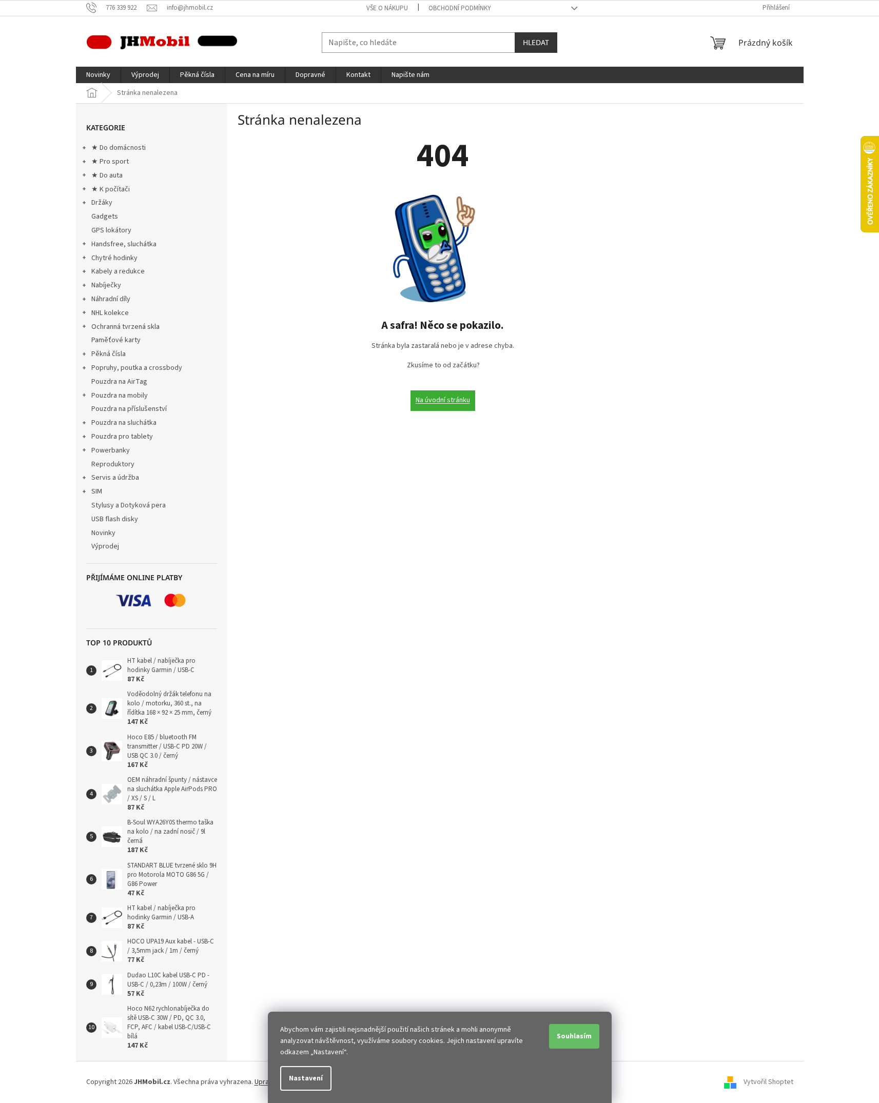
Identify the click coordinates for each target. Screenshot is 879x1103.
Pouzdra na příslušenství (129, 409)
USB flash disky (114, 519)
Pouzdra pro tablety (122, 436)
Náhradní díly (110, 299)
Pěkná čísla (108, 354)
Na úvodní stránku (443, 400)
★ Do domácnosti (118, 148)
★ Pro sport (110, 161)
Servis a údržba (115, 477)
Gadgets (104, 216)
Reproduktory (112, 464)
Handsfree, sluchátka (124, 244)
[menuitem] (98, 75)
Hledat (536, 42)
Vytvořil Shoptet (768, 1082)
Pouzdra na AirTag (119, 382)
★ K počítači (110, 189)
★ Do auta (107, 175)
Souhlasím (574, 1036)
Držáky (101, 203)
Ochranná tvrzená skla (125, 327)
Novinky (103, 533)
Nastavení (306, 1078)
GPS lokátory (111, 230)
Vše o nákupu (387, 8)
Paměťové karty (116, 340)
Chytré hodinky (114, 258)
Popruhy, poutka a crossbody (136, 368)
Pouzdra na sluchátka (124, 423)
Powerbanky (110, 450)
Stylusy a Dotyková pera (128, 505)
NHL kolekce (110, 313)
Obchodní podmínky (459, 8)
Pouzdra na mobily (119, 395)
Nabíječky (106, 285)
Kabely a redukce (118, 271)
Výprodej (105, 546)
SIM (96, 491)
